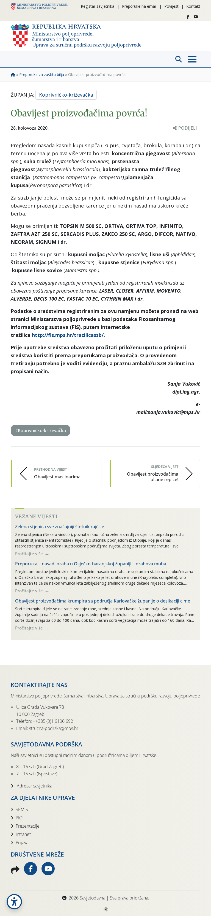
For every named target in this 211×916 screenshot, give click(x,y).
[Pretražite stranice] (179, 59)
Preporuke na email (139, 6)
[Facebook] (188, 16)
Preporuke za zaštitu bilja (41, 74)
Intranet (23, 834)
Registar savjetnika (97, 6)
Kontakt (193, 6)
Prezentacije (28, 826)
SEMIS (22, 809)
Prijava (22, 842)
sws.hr (106, 909)
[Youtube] (195, 16)
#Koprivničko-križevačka (40, 430)
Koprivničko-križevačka (66, 94)
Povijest (171, 6)
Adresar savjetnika (34, 786)
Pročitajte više (29, 553)
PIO (19, 818)
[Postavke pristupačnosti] (14, 901)
